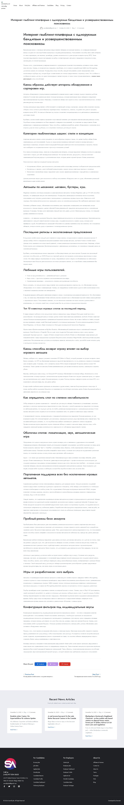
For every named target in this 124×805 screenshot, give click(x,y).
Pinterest (65, 664)
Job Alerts (35, 766)
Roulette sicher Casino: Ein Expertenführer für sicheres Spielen (23, 717)
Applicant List (66, 776)
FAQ (94, 779)
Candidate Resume (38, 776)
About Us (95, 769)
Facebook (41, 664)
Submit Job (66, 762)
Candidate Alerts (67, 782)
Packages (95, 776)
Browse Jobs (36, 762)
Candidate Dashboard (39, 782)
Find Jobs (27, 5)
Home (15, 5)
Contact (69, 5)
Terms (94, 772)
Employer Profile (67, 772)
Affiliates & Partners (98, 762)
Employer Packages (68, 785)
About (21, 5)
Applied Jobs (36, 769)
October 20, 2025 (64, 28)
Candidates (50, 5)
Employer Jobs (67, 766)
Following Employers (38, 785)
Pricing (62, 5)
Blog (57, 5)
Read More (13, 730)
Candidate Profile (38, 779)
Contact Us (96, 766)
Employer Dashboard (68, 769)
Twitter (54, 664)
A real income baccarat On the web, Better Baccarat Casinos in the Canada (62, 717)
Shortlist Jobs (36, 772)
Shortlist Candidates (68, 779)
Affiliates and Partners (38, 5)
